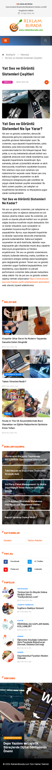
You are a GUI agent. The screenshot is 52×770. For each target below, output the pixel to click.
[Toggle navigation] (5, 40)
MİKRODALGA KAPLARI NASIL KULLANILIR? (33, 625)
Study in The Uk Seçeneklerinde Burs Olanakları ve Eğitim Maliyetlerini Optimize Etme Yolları (24, 424)
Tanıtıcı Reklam (35, 540)
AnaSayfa (10, 54)
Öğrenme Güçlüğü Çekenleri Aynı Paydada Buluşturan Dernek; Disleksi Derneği (32, 642)
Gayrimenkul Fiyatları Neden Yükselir (32, 656)
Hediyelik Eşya (22, 589)
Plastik (20, 620)
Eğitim (8, 331)
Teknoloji (24, 54)
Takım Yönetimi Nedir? (14, 381)
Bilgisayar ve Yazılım (13, 374)
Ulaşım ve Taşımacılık (25, 605)
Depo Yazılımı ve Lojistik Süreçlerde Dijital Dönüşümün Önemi (25, 747)
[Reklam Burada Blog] (26, 25)
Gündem (8, 540)
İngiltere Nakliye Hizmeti (30, 608)
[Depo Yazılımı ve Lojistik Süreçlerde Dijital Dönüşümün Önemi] (26, 720)
